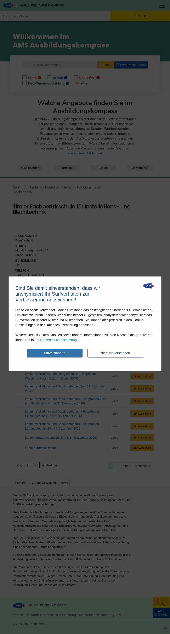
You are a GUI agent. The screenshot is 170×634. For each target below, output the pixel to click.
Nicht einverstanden (115, 353)
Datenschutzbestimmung (58, 340)
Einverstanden (54, 353)
